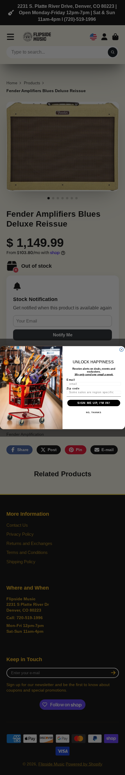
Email (71, 379)
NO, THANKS (93, 412)
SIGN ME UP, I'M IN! (93, 402)
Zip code (73, 388)
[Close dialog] (121, 349)
